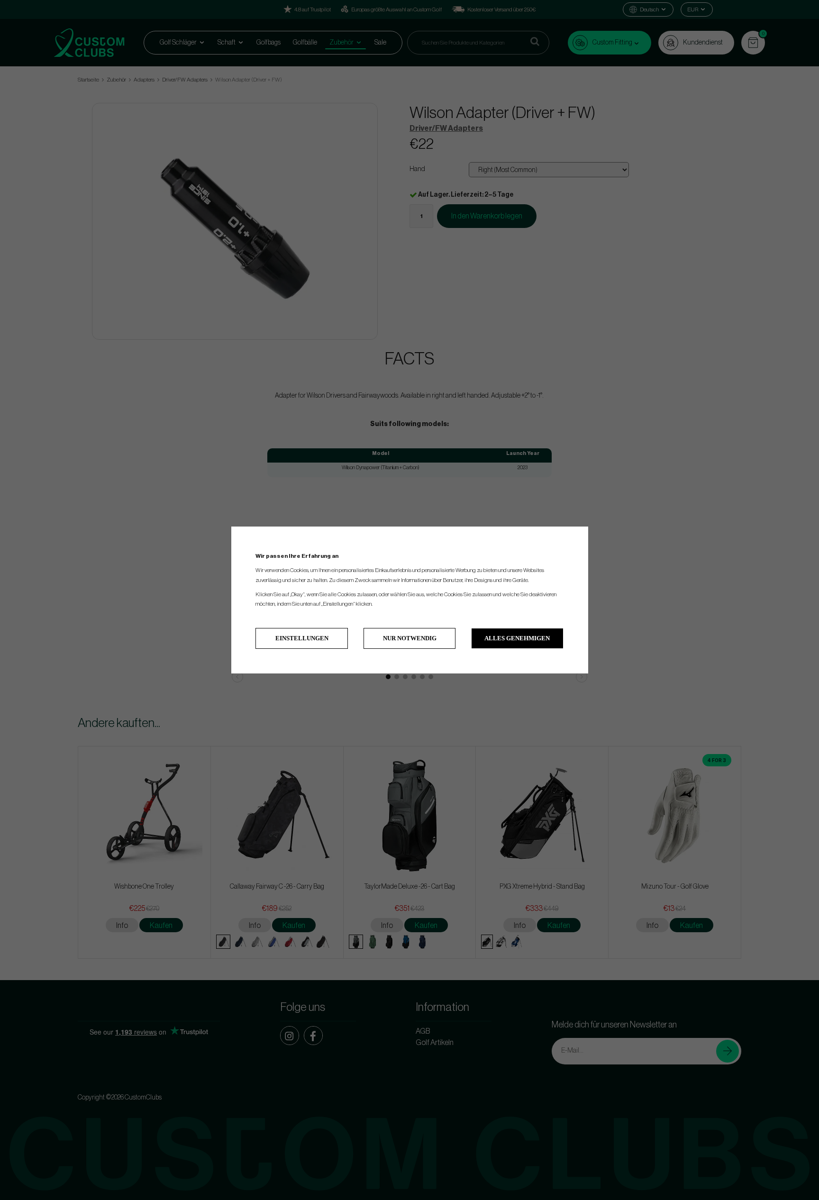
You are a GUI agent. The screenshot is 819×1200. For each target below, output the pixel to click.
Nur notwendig (410, 638)
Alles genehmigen (517, 638)
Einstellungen (301, 638)
